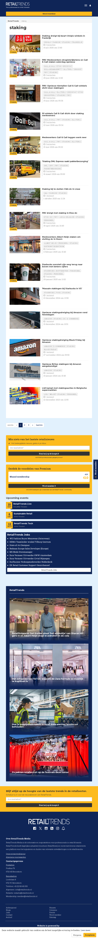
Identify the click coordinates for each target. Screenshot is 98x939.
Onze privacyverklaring (15, 854)
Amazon (48, 319)
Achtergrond (11, 908)
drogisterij (50, 95)
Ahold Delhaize (66, 217)
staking (66, 42)
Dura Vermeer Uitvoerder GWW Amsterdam (31, 555)
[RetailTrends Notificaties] (63, 829)
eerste (10, 425)
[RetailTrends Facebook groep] (35, 829)
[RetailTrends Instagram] (57, 829)
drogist (78, 69)
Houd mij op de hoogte (48, 454)
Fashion (56, 42)
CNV (51, 165)
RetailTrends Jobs (49, 570)
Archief (9, 917)
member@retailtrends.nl (27, 896)
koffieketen (62, 271)
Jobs (8, 912)
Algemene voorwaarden (16, 857)
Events (52, 912)
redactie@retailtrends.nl (24, 893)
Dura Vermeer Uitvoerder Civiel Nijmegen (30, 558)
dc (51, 217)
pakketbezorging (52, 169)
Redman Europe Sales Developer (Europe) (29, 548)
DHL (46, 165)
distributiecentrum (54, 246)
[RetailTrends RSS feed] (52, 829)
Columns (53, 910)
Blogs (8, 910)
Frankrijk (77, 42)
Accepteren (90, 935)
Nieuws (52, 908)
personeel (49, 220)
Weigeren (77, 935)
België (53, 394)
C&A (45, 193)
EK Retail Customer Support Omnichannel (30, 565)
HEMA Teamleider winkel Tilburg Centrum (30, 542)
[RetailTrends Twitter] (40, 829)
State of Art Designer (20, 545)
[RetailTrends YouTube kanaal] (46, 829)
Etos (59, 66)
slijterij (67, 69)
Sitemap (52, 917)
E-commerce (73, 319)
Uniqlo (47, 42)
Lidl (46, 394)
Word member (49, 14)
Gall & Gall (49, 66)
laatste (39, 425)
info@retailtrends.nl (23, 889)
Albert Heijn (50, 243)
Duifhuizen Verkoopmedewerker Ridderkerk (31, 562)
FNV (46, 72)
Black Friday (50, 349)
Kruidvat (67, 66)
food (58, 293)
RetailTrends (13, 21)
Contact (9, 915)
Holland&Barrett (53, 69)
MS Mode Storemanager (21, 552)
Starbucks (49, 271)
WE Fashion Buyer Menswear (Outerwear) (29, 538)
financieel (75, 271)
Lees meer (85, 930)
